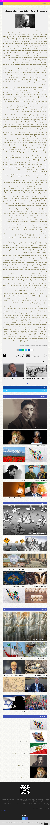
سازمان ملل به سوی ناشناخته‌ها (20, 658)
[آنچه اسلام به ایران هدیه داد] (25, 414)
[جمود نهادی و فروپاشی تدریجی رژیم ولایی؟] (25, 520)
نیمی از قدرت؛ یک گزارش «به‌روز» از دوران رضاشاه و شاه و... (15, 692)
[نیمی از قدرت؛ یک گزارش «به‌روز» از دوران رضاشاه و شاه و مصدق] (14, 684)
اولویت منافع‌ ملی (22, 603)
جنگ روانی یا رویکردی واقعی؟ (42, 658)
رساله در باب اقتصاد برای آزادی (24, 742)
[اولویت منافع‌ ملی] (14, 595)
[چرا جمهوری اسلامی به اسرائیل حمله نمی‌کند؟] (14, 702)
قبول (46, 823)
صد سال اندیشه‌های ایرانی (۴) (42, 569)
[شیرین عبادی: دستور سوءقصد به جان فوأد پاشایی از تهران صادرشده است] (36, 684)
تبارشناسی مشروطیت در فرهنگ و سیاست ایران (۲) (13, 378)
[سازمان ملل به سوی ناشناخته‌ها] (14, 649)
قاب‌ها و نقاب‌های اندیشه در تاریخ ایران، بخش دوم (39, 586)
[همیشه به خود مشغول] (14, 543)
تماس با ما (35, 1)
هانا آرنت (23, 480)
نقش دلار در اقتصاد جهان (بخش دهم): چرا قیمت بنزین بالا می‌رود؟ (14, 675)
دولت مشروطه (33, 345)
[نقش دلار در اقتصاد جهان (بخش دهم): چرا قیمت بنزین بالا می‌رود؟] (14, 667)
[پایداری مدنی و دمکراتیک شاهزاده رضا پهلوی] (36, 489)
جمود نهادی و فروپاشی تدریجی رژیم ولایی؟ (36, 533)
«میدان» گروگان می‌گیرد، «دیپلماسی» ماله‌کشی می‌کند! (38, 551)
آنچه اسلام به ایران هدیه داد (39, 427)
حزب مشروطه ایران (38, 345)
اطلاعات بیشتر (40, 823)
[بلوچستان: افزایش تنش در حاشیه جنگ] (36, 667)
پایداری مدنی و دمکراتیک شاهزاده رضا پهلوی (40, 497)
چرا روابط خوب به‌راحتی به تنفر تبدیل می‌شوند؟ (39, 603)
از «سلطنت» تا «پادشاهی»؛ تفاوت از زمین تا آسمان (39, 445)
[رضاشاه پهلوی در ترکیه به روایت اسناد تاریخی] (36, 472)
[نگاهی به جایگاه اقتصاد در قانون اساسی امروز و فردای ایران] (14, 489)
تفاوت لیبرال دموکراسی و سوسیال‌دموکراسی (40, 463)
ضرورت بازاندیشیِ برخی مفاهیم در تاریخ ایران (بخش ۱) (33, 640)
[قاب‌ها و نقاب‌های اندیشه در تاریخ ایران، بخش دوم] (36, 578)
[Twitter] (23, 818)
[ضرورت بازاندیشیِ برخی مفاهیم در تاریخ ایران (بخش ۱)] (25, 626)
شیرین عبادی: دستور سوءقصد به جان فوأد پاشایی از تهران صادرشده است (36, 693)
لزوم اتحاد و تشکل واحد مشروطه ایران (19, 586)
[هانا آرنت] (14, 472)
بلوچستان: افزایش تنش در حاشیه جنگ (41, 675)
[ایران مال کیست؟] (14, 454)
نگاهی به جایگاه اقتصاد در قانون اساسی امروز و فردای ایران (15, 497)
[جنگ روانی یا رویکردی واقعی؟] (36, 649)
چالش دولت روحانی (18, 356)
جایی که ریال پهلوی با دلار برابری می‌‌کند (23, 753)
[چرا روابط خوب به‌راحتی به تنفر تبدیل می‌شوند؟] (36, 595)
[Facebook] (26, 818)
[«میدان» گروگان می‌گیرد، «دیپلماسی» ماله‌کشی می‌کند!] (36, 543)
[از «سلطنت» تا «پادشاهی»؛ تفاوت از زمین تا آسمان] (36, 437)
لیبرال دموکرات (22, 345)
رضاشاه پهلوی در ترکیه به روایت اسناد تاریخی (40, 480)
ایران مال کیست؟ (22, 463)
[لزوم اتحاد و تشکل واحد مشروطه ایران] (14, 578)
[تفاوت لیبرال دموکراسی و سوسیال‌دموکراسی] (36, 454)
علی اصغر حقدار (27, 345)
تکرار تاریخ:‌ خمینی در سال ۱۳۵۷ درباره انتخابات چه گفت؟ (16, 569)
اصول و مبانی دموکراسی (21, 445)
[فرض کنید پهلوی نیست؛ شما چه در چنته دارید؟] (36, 702)
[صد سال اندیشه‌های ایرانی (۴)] (36, 561)
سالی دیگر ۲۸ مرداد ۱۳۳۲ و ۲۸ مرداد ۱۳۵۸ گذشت (36, 378)
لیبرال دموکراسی (44, 3)
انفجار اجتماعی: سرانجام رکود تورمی (39, 356)
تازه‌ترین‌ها (43, 609)
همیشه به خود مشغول (21, 551)
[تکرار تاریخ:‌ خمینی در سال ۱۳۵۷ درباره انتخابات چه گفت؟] (14, 561)
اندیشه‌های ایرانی (44, 345)
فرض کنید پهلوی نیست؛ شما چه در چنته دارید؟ (39, 711)
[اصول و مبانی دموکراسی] (14, 437)
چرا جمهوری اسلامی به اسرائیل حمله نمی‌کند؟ (18, 711)
